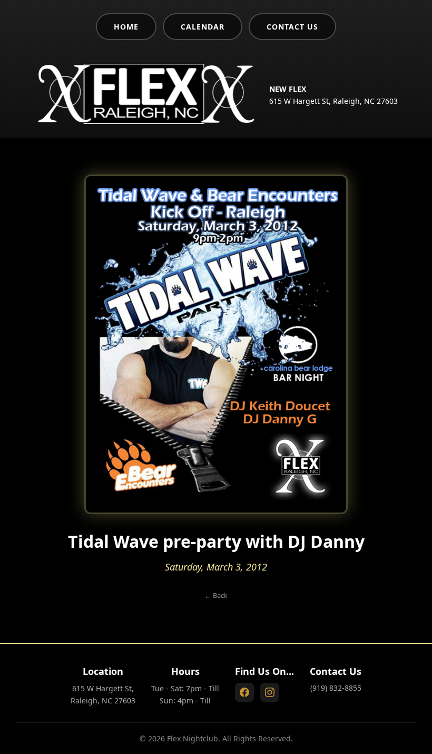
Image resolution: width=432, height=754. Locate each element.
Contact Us (292, 27)
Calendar (202, 27)
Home (126, 27)
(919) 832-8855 (335, 688)
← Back (216, 595)
